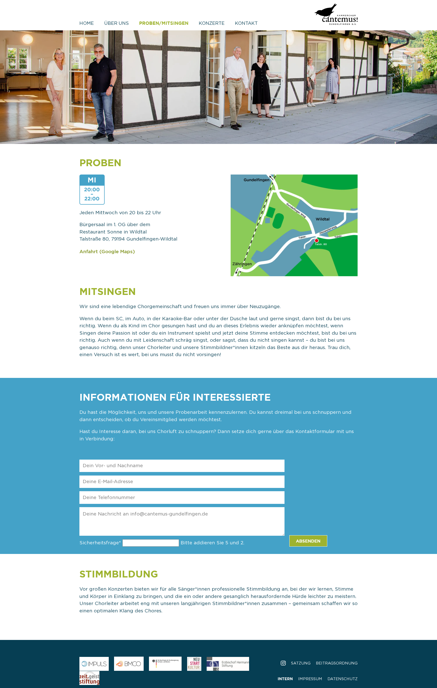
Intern (285, 679)
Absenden (308, 541)
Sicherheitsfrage (100, 543)
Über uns (116, 23)
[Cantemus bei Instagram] (283, 663)
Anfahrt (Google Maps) (107, 251)
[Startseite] (336, 21)
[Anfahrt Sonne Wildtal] (294, 272)
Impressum (310, 679)
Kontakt (246, 23)
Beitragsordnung (337, 663)
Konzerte (212, 23)
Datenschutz (342, 679)
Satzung (301, 663)
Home (86, 23)
